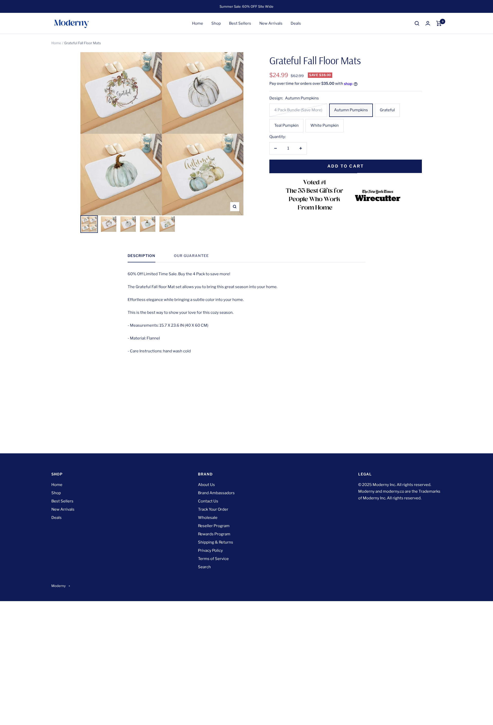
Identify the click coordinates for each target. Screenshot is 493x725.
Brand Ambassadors (216, 493)
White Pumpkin (324, 125)
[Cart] (439, 23)
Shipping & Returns (215, 542)
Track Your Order (213, 509)
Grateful (387, 110)
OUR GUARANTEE (191, 255)
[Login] (427, 23)
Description (141, 255)
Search (204, 567)
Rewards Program (214, 534)
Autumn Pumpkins (351, 110)
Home (197, 23)
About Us (206, 484)
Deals (296, 23)
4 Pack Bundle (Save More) (298, 110)
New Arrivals (270, 23)
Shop (216, 23)
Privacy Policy (210, 550)
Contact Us (208, 501)
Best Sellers (240, 23)
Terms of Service (213, 558)
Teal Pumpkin (286, 125)
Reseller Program (214, 526)
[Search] (417, 23)
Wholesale (207, 517)
